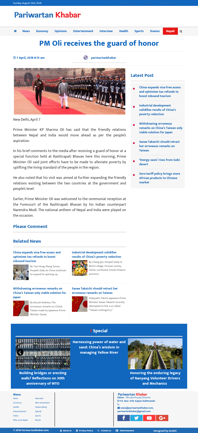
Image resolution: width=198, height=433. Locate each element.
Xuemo (155, 31)
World (38, 420)
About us (130, 3)
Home (114, 3)
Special (100, 331)
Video (15, 416)
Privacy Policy (86, 430)
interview (39, 398)
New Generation (42, 402)
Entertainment (83, 31)
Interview (106, 31)
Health (123, 31)
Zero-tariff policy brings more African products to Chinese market (159, 178)
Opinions (61, 31)
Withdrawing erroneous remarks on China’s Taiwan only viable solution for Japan (161, 128)
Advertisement (173, 3)
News (26, 31)
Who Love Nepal (20, 420)
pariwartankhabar (103, 57)
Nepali (170, 31)
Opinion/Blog (41, 407)
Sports (139, 31)
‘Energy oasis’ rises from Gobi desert (159, 162)
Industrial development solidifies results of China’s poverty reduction (157, 110)
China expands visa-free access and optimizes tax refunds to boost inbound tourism (160, 92)
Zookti (173, 431)
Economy (42, 31)
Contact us (150, 3)
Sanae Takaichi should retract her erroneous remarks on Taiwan (159, 146)
